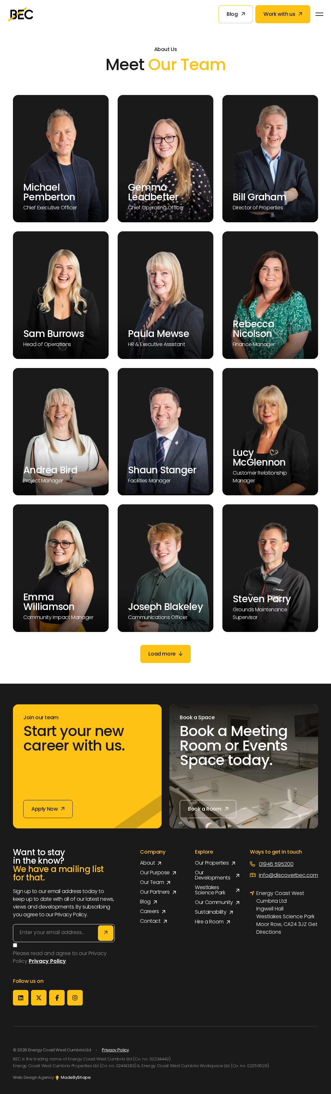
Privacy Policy (115, 1050)
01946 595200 (276, 864)
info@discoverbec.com (288, 875)
